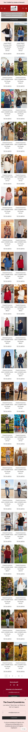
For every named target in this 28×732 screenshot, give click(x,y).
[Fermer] (25, 699)
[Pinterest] (17, 685)
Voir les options (7, 53)
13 (18, 676)
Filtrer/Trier (14, 19)
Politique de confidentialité (12, 724)
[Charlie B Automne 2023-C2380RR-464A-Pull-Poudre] (7, 66)
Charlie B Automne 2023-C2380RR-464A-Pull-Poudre (7, 79)
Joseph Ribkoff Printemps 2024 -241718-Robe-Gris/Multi (7, 46)
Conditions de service (10, 726)
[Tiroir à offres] (4, 8)
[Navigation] (1, 8)
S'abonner (14, 696)
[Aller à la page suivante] (21, 676)
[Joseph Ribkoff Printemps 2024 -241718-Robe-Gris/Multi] (7, 31)
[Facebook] (10, 685)
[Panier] (26, 8)
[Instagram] (14, 685)
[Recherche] (23, 8)
